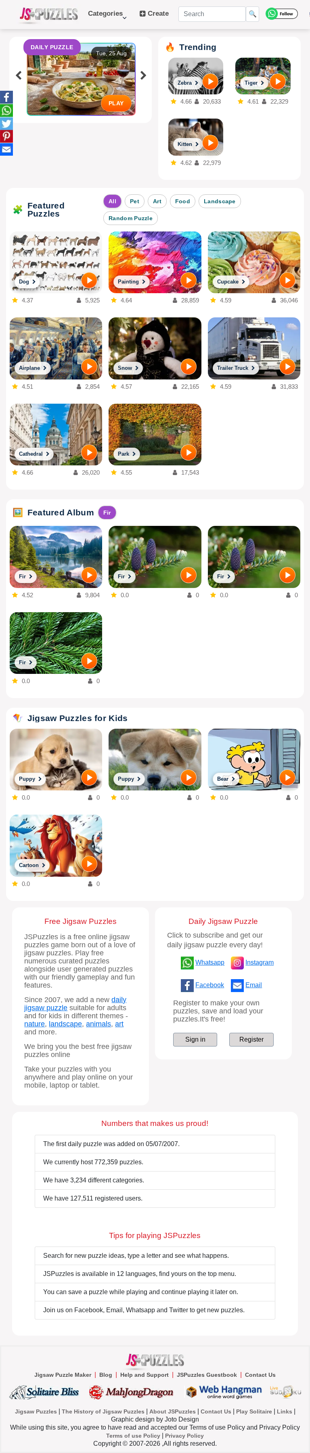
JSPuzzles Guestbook (207, 1375)
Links (284, 1411)
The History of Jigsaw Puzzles (103, 1411)
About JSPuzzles (172, 1411)
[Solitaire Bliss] (46, 1391)
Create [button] (157, 13)
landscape (65, 1024)
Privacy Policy (184, 1435)
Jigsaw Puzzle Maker (62, 1375)
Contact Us (260, 1375)
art (119, 1024)
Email (253, 985)
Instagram (259, 962)
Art (157, 201)
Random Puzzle (131, 218)
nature (34, 1024)
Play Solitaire (254, 1411)
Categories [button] (105, 17)
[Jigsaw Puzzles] (49, 14)
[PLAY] (210, 81)
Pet (134, 201)
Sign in (195, 1039)
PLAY (116, 103)
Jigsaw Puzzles (36, 1411)
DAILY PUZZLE (52, 47)
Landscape (220, 201)
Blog (105, 1375)
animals (98, 1024)
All (112, 201)
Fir (107, 512)
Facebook (209, 985)
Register (251, 1039)
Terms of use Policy (133, 1435)
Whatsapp (209, 962)
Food (182, 201)
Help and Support (144, 1375)
